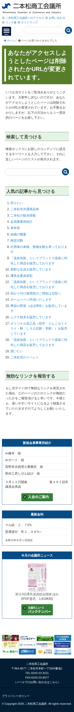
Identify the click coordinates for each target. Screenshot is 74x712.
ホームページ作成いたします (31, 299)
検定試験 (16, 240)
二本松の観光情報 (23, 215)
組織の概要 (18, 234)
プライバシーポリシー (16, 696)
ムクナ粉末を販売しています (31, 317)
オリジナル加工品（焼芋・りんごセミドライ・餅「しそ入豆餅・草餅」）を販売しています (38, 328)
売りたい (16, 203)
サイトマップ (29, 22)
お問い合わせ (57, 17)
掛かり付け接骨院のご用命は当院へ (35, 293)
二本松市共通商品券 (24, 209)
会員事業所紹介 (21, 221)
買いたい (16, 351)
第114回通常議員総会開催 (33, 594)
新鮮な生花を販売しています (31, 269)
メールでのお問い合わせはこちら (37, 682)
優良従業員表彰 (21, 275)
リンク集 (11, 22)
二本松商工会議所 (31, 8)
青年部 (15, 228)
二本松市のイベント (24, 357)
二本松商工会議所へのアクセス (25, 17)
